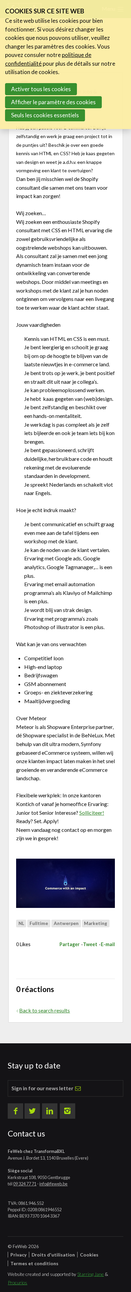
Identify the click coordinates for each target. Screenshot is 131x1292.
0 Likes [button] (23, 944)
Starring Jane (90, 1274)
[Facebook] (15, 1111)
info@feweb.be (53, 1183)
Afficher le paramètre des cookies (53, 102)
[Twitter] (32, 1111)
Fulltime (39, 923)
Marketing (95, 923)
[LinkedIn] (49, 1111)
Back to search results (44, 1010)
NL (21, 923)
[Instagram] (67, 1111)
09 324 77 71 (24, 1183)
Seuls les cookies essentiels (45, 115)
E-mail (108, 944)
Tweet (90, 944)
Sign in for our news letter (42, 1088)
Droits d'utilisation (53, 1254)
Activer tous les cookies (41, 89)
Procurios (17, 1282)
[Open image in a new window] (65, 883)
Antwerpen (66, 923)
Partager (69, 944)
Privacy (18, 1254)
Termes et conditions (34, 1263)
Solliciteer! (91, 812)
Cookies (89, 1254)
